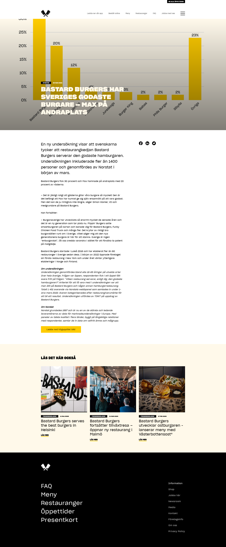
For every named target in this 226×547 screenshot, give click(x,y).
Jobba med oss (168, 13)
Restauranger (141, 13)
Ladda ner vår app (95, 13)
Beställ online (114, 13)
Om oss (172, 525)
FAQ (154, 13)
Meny (128, 13)
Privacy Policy (176, 531)
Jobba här (174, 495)
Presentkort (59, 519)
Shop (171, 489)
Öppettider (58, 511)
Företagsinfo (175, 519)
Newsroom (174, 501)
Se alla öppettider (176, 1)
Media (171, 507)
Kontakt (173, 513)
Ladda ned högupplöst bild (61, 329)
